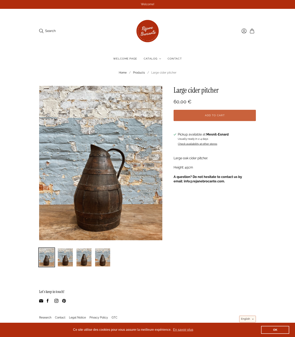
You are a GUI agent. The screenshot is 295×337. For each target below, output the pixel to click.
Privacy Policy (99, 317)
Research (45, 317)
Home (123, 72)
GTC (114, 317)
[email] (41, 302)
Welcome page (125, 58)
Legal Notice (77, 317)
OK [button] (275, 329)
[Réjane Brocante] (147, 31)
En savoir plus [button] (183, 329)
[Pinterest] (64, 302)
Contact (175, 58)
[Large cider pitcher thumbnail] (46, 257)
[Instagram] (56, 302)
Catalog (151, 58)
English (245, 318)
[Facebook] (48, 302)
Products (139, 72)
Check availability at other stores (197, 144)
